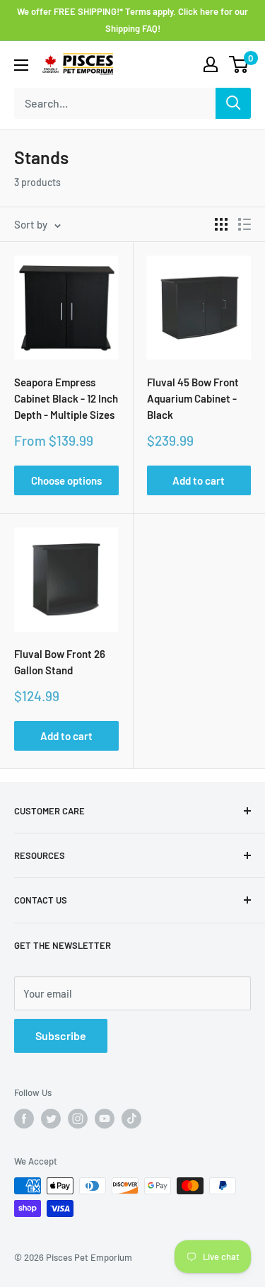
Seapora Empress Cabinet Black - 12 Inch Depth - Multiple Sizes (66, 399)
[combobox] (115, 103)
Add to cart (198, 480)
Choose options (66, 480)
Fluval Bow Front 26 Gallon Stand (59, 661)
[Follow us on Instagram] (78, 1119)
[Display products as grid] (221, 224)
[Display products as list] (244, 224)
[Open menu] (21, 65)
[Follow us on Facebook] (24, 1119)
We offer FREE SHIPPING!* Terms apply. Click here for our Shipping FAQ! (132, 20)
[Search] (233, 103)
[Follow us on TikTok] (131, 1119)
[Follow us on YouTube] (104, 1119)
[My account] (211, 64)
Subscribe (60, 1035)
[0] (239, 64)
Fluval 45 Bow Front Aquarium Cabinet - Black (193, 399)
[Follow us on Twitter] (51, 1119)
